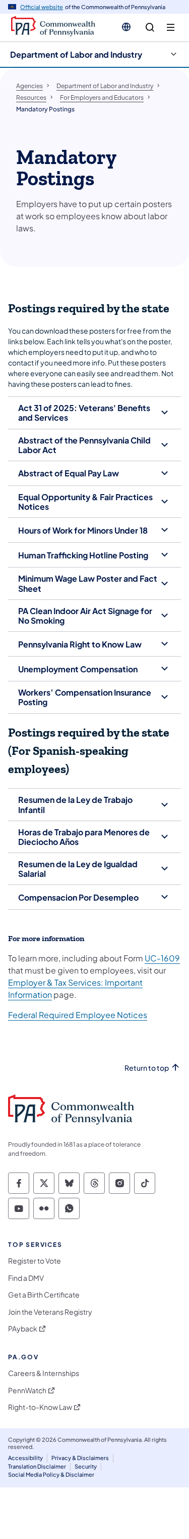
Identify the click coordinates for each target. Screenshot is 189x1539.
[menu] (170, 27)
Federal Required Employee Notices (77, 1014)
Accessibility (25, 1457)
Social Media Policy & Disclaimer (51, 1474)
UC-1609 (162, 958)
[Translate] (126, 27)
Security (86, 1466)
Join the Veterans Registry (50, 1312)
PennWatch (27, 1390)
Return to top (146, 1068)
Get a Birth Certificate (44, 1294)
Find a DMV (26, 1278)
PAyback (22, 1328)
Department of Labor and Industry (76, 54)
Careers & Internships (43, 1373)
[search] (150, 27)
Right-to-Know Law (40, 1407)
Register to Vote (34, 1261)
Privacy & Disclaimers (80, 1457)
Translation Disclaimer (37, 1466)
